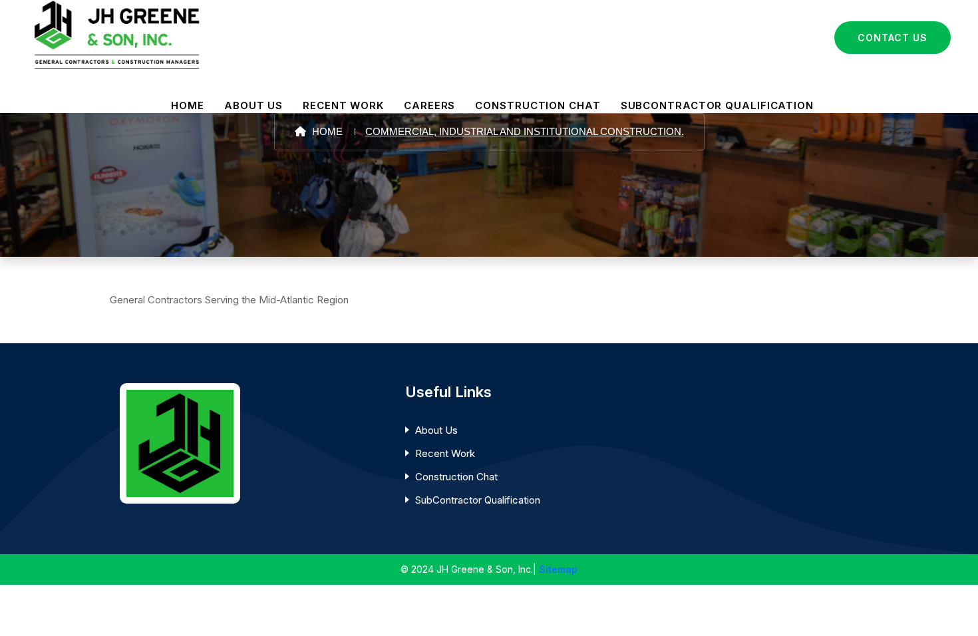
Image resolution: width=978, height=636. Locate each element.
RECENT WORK (343, 105)
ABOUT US (253, 105)
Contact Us (892, 37)
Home (326, 131)
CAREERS (429, 105)
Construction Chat (456, 476)
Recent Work (445, 453)
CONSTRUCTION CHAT (537, 105)
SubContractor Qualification (477, 500)
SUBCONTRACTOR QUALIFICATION (717, 105)
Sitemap (558, 569)
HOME (187, 105)
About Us (436, 430)
